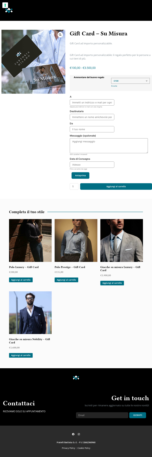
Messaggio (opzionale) (83, 135)
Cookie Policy (83, 448)
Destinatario (77, 111)
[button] (141, 10)
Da (71, 123)
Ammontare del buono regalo (89, 77)
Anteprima (80, 175)
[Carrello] (147, 10)
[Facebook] (73, 434)
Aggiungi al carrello (116, 186)
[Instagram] (79, 434)
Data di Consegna (80, 159)
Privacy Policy (68, 448)
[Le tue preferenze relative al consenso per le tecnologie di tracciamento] (5, 5)
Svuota (114, 86)
